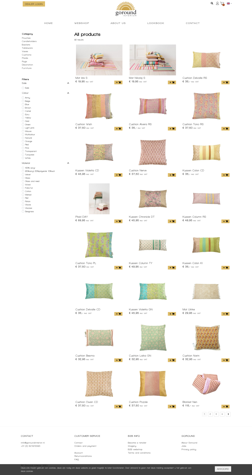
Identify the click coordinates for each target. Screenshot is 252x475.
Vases (25, 51)
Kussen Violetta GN (141, 309)
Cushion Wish (83, 124)
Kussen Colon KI (193, 263)
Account (78, 453)
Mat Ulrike (189, 309)
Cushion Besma (84, 355)
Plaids (25, 58)
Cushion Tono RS (193, 124)
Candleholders (29, 41)
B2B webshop (135, 449)
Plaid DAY (81, 216)
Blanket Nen (190, 402)
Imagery (132, 446)
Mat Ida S (81, 78)
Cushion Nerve (138, 170)
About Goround (189, 443)
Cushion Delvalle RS (195, 78)
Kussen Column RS (194, 216)
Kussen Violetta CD (87, 170)
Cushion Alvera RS (140, 124)
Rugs (24, 61)
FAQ (76, 459)
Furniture (27, 68)
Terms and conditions (139, 453)
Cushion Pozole (138, 402)
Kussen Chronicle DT (142, 216)
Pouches (26, 38)
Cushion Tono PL (85, 263)
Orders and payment (85, 446)
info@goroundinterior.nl (33, 443)
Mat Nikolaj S (137, 78)
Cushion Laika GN (140, 355)
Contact (78, 443)
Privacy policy (189, 449)
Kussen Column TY (141, 263)
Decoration (27, 65)
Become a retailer (137, 443)
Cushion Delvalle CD (87, 309)
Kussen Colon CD (193, 170)
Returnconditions (83, 456)
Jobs (184, 446)
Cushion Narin (191, 355)
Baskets (26, 45)
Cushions (27, 55)
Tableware (27, 48)
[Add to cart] (118, 82)
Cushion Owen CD (86, 402)
